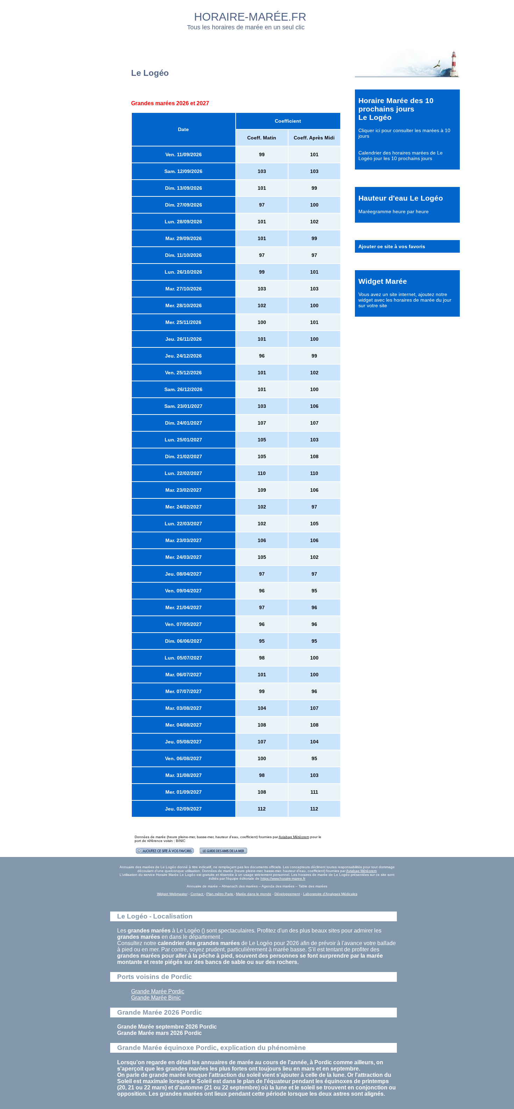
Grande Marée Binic (156, 998)
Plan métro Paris (220, 894)
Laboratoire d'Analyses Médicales (330, 894)
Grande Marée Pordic (157, 991)
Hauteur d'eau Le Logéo (400, 198)
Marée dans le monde (253, 894)
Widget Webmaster (172, 894)
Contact (197, 894)
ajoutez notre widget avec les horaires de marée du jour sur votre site (404, 299)
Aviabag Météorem (294, 837)
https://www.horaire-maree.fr (282, 878)
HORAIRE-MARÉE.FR (250, 16)
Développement (287, 894)
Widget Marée (382, 281)
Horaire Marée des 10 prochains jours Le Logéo (396, 108)
